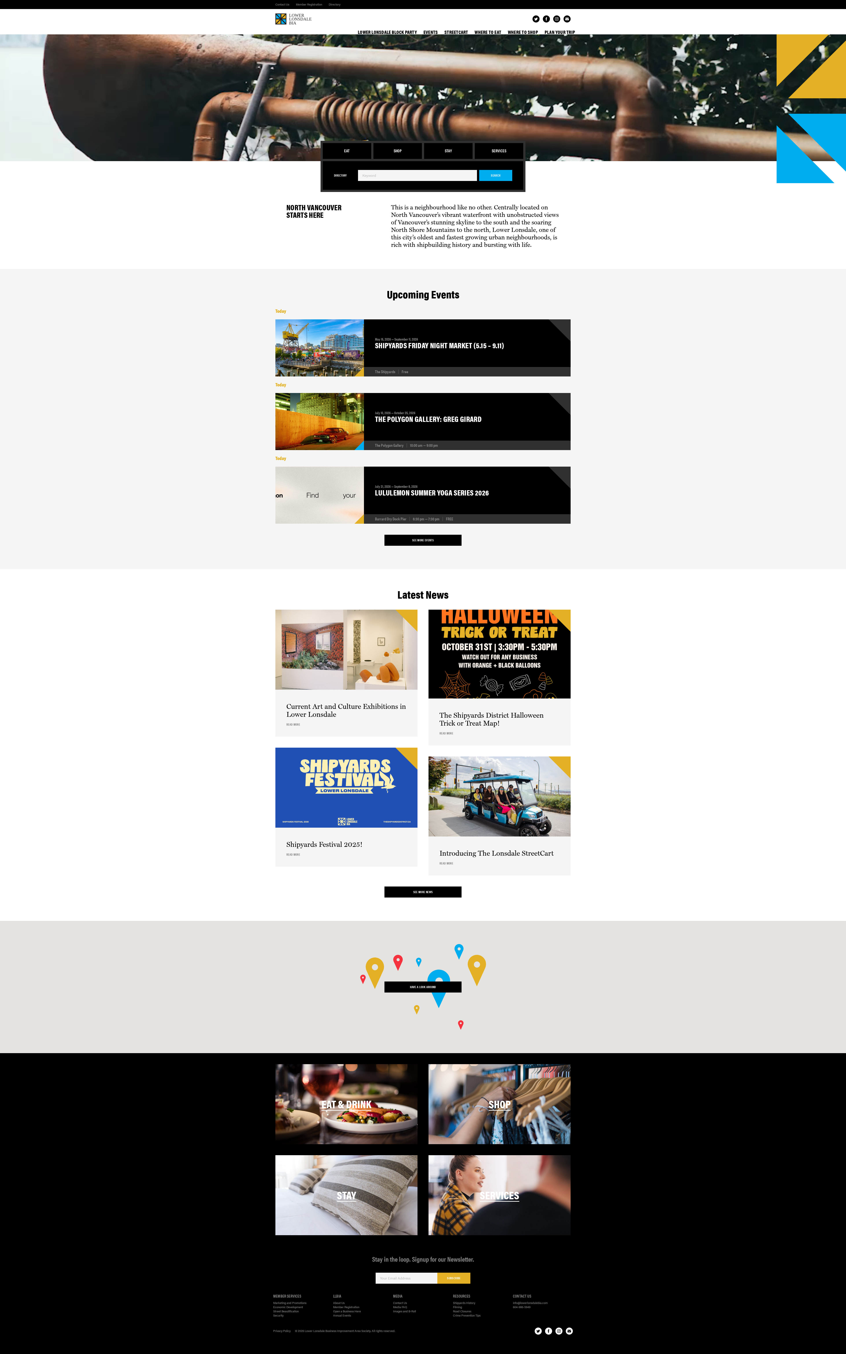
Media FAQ (400, 1307)
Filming (457, 1307)
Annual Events (342, 1315)
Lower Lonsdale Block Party (387, 32)
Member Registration (309, 4)
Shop (398, 150)
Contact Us (282, 4)
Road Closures (462, 1311)
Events (430, 32)
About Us (339, 1303)
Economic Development (288, 1307)
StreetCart (456, 32)
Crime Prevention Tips (467, 1315)
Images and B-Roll (404, 1311)
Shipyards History (464, 1303)
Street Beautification (286, 1311)
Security (278, 1315)
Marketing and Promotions (289, 1303)
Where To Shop (523, 32)
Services (499, 150)
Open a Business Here (347, 1311)
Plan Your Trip (560, 32)
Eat (347, 150)
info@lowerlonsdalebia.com (530, 1303)
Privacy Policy (282, 1331)
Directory (334, 4)
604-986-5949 (522, 1307)
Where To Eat (488, 32)
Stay (448, 150)
